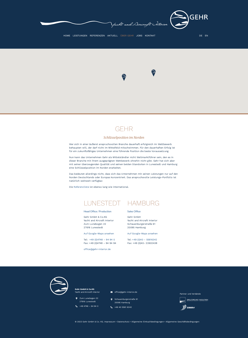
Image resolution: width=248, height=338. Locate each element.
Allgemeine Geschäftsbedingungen (182, 322)
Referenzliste (81, 187)
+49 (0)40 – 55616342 (144, 239)
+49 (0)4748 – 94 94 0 (102, 239)
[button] (124, 77)
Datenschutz (123, 322)
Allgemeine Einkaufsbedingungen (147, 322)
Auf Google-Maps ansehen (99, 233)
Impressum (109, 322)
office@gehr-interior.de (97, 249)
